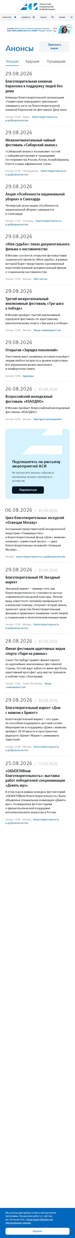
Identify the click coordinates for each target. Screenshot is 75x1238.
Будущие (33, 61)
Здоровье (28, 376)
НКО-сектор (40, 279)
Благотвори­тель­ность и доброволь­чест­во (40, 556)
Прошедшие (56, 61)
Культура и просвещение (48, 419)
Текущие (12, 61)
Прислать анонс (54, 46)
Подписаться (28, 490)
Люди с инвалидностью (47, 330)
